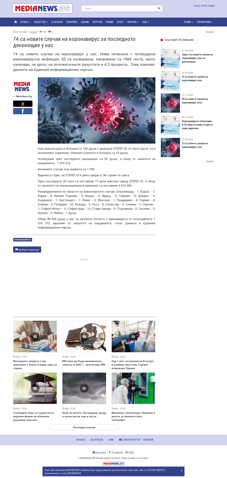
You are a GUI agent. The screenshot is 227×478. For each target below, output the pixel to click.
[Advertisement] (84, 286)
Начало (80, 439)
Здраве (33, 31)
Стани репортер (131, 439)
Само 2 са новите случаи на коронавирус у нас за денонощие (197, 58)
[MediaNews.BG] (44, 8)
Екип (111, 439)
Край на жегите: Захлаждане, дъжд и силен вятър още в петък (84, 414)
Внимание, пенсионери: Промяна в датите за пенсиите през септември (133, 416)
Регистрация (208, 5)
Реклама (148, 439)
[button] (25, 22)
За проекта (96, 439)
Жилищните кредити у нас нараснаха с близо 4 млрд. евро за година (35, 364)
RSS (131, 452)
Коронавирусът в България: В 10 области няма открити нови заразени (197, 125)
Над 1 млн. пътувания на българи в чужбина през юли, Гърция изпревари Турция (133, 364)
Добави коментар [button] (28, 249)
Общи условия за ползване (134, 457)
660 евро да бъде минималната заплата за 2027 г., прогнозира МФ (83, 362)
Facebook (117, 452)
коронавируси (22, 239)
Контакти (101, 452)
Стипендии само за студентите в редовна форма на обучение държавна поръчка (33, 416)
